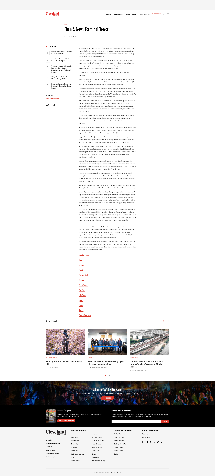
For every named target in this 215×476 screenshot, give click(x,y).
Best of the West (119, 441)
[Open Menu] (168, 14)
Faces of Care (118, 447)
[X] (151, 442)
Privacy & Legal (50, 457)
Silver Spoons (118, 451)
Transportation (84, 275)
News (108, 14)
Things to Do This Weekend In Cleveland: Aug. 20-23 (61, 78)
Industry (82, 265)
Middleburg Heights (98, 441)
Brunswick (74, 451)
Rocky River (95, 451)
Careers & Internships (53, 443)
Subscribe (156, 14)
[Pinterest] (158, 442)
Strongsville (95, 457)
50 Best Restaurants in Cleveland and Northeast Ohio (61, 53)
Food (80, 260)
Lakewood (95, 434)
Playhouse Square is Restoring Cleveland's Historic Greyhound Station (61, 86)
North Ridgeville (97, 447)
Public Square (83, 285)
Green (73, 457)
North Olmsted (96, 444)
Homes (81, 310)
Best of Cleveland (119, 434)
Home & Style (144, 14)
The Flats (82, 290)
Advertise (49, 447)
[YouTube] (161, 442)
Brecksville (74, 444)
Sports (81, 300)
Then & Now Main (85, 315)
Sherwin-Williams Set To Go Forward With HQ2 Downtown (61, 60)
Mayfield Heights (97, 437)
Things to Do (118, 14)
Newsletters (146, 437)
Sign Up (165, 421)
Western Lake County (98, 461)
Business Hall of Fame (121, 444)
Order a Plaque (50, 450)
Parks (81, 305)
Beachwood (75, 441)
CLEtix (116, 454)
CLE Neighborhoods (77, 454)
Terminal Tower (84, 255)
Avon (72, 434)
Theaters (82, 270)
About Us (49, 440)
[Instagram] (154, 442)
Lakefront (82, 295)
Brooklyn (74, 447)
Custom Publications (52, 453)
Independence (75, 461)
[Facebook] (147, 442)
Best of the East (119, 437)
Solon (94, 454)
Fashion (81, 280)
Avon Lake (74, 437)
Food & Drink (131, 14)
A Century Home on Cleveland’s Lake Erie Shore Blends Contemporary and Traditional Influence (61, 69)
